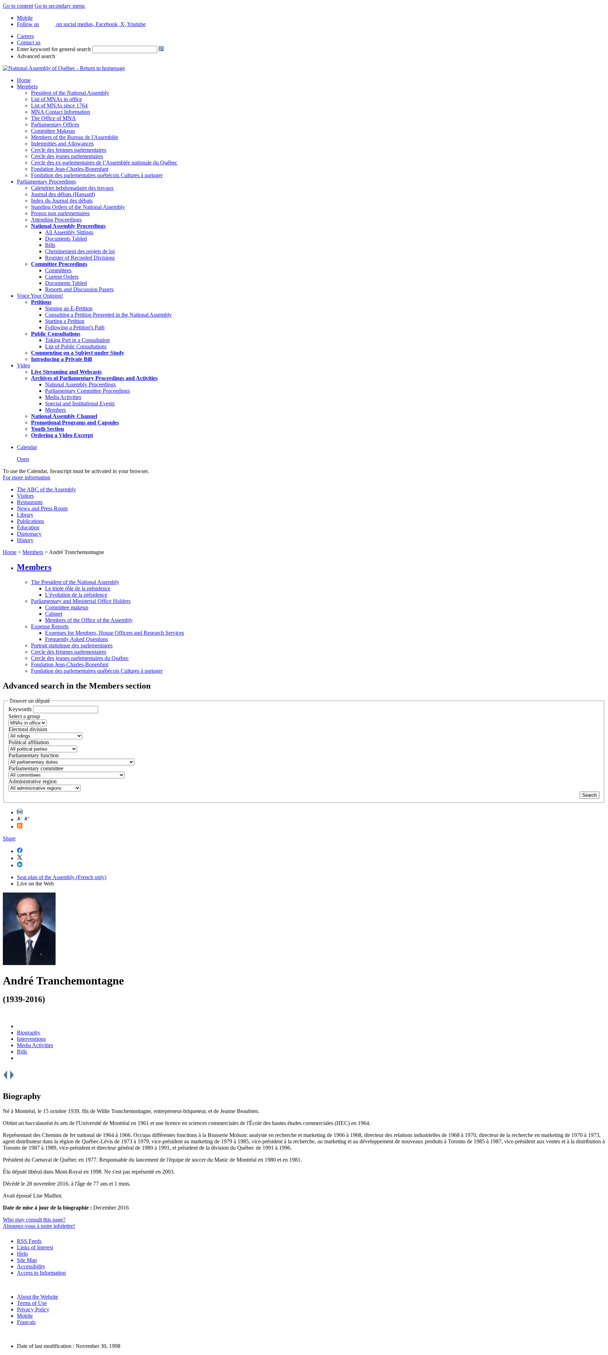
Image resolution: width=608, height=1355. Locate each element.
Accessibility (31, 1266)
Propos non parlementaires (60, 213)
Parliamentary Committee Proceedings (87, 391)
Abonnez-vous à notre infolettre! (39, 1226)
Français (26, 1322)
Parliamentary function (33, 755)
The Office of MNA (53, 118)
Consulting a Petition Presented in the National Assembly (108, 315)
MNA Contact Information (60, 112)
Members (27, 86)
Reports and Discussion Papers (79, 289)
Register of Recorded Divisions (80, 258)
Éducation (28, 527)
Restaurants (30, 502)
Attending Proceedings (56, 220)
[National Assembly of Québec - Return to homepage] (64, 68)
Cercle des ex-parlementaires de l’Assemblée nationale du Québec (104, 163)
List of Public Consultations (76, 346)
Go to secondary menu (59, 6)
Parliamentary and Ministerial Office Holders (81, 601)
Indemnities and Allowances (62, 144)
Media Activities (63, 397)
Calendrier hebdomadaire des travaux (72, 188)
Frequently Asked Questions (76, 639)
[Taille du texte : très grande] (27, 819)
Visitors (25, 496)
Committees (58, 270)
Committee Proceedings (59, 264)
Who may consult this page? (34, 1220)
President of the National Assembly (70, 93)
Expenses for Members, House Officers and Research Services (114, 633)
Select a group (24, 716)
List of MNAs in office (56, 99)
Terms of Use (32, 1303)
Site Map (27, 1260)
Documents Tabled (66, 239)
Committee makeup (66, 607)
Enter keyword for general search (54, 49)
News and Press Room (42, 508)
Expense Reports (50, 626)
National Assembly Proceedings (80, 384)
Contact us (28, 42)
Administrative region (32, 781)
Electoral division (27, 729)
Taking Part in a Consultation (77, 340)
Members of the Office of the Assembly (89, 620)
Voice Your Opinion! (40, 296)
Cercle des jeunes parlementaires (67, 156)
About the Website (37, 1297)
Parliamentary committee (35, 768)
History (25, 540)
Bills (50, 245)
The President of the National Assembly (75, 582)
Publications (30, 521)
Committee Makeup (53, 131)
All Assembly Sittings (69, 232)
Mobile (25, 1316)
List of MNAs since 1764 (59, 105)
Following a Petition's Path (74, 327)
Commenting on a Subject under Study (77, 353)
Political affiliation (28, 742)
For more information (26, 477)
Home (24, 80)
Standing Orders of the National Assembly (78, 207)
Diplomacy (29, 534)
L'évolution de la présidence (76, 595)
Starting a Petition (64, 321)
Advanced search (36, 56)
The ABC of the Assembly (46, 489)
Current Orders (61, 277)
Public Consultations (55, 334)
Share (9, 838)
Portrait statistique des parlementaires (72, 645)
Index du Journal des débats (62, 201)
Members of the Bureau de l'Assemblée (74, 137)
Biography (28, 1033)
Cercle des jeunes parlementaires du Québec (80, 658)
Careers (25, 36)
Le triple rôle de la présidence (77, 588)
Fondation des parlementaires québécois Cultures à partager (97, 175)
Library (25, 515)
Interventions (31, 1039)
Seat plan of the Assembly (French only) (61, 877)
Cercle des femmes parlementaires (68, 150)
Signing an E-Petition (69, 308)
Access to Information (41, 1273)
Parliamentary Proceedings (46, 182)
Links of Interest (35, 1247)
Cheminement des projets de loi (80, 251)
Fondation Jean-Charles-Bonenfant (69, 169)
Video (23, 365)
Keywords (20, 709)
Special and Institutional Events (80, 403)
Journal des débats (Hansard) (63, 194)
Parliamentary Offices (55, 125)
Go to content (18, 6)
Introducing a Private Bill (61, 359)
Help (22, 1254)
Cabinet (53, 614)
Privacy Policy (33, 1309)
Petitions (41, 302)
